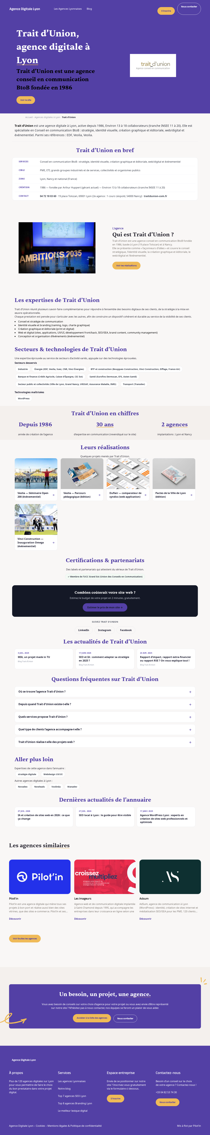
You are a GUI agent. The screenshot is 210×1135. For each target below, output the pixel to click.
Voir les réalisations (126, 265)
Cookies (40, 1125)
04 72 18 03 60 (48, 196)
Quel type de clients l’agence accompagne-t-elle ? (50, 729)
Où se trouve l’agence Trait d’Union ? (41, 691)
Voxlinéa (56, 786)
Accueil (29, 117)
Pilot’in (197, 1125)
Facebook (126, 630)
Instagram (104, 630)
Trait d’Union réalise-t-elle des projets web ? (46, 742)
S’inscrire (166, 11)
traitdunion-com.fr (155, 196)
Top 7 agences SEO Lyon (72, 1096)
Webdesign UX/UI (53, 774)
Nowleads (39, 786)
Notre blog (64, 1088)
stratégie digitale (27, 774)
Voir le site (25, 100)
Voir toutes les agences (25, 938)
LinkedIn (83, 630)
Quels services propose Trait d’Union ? (42, 717)
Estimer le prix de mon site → (105, 607)
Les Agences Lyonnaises (68, 8)
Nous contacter (189, 6)
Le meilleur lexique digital (72, 1110)
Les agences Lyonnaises (72, 1081)
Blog (89, 8)
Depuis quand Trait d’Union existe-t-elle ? (44, 704)
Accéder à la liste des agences (92, 1018)
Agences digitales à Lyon (47, 117)
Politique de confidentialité (86, 1125)
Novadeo (23, 786)
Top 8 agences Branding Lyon (75, 1103)
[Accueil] (24, 8)
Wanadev (72, 786)
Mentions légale (57, 1125)
